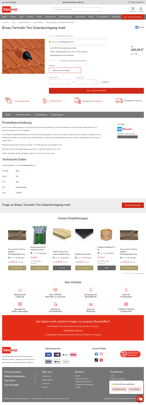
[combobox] (77, 9)
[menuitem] (4, 17)
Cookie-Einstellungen (120, 399)
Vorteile (77, 387)
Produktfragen (41, 114)
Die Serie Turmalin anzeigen (127, 137)
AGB (112, 376)
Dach (13, 22)
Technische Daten (23, 114)
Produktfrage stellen (21, 101)
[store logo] (13, 9)
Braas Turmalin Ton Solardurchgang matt (60, 22)
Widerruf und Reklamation (132, 354)
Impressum (46, 383)
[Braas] (139, 28)
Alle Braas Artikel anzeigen (126, 134)
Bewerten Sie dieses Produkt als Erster (73, 61)
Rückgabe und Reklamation (84, 385)
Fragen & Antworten (137, 2)
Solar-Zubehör (38, 22)
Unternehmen (46, 376)
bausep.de (65, 399)
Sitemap (45, 387)
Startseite (5, 22)
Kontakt (77, 376)
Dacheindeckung (24, 22)
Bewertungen (57, 114)
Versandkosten (96, 101)
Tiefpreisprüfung (55, 101)
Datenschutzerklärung (118, 379)
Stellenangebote (47, 380)
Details (8, 114)
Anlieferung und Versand (83, 382)
